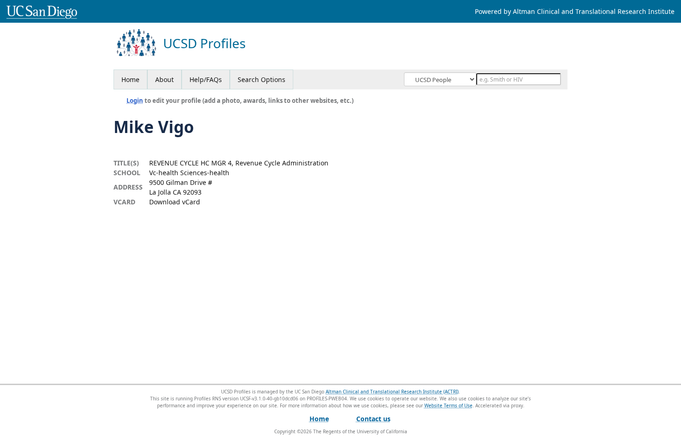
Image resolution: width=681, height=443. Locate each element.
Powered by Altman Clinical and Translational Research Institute (575, 11)
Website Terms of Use (448, 405)
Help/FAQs (205, 79)
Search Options (261, 79)
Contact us (373, 418)
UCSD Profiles (204, 43)
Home (130, 79)
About (164, 79)
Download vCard (174, 201)
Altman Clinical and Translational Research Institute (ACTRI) (392, 391)
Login (134, 100)
